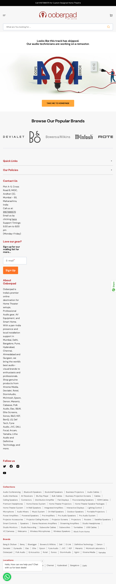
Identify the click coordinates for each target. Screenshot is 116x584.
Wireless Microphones (40, 531)
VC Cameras (8, 531)
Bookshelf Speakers (54, 492)
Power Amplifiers (10, 515)
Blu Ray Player (42, 496)
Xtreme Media (89, 552)
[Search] (109, 27)
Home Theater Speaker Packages (90, 504)
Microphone (8, 511)
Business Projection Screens (78, 496)
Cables (97, 496)
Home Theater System (13, 507)
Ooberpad (7, 552)
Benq (22, 544)
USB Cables (91, 527)
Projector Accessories (13, 519)
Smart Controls (10, 523)
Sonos (54, 552)
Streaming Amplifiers (69, 523)
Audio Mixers (23, 511)
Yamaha (102, 552)
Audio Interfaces (10, 496)
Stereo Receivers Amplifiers (44, 523)
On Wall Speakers (56, 511)
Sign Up (11, 270)
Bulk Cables (57, 496)
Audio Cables (93, 492)
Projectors (76, 519)
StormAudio (65, 552)
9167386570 (9, 211)
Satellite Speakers (103, 519)
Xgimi (76, 552)
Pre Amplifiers (48, 515)
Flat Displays (63, 500)
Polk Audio (20, 552)
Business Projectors (75, 492)
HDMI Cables (102, 500)
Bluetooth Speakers (33, 492)
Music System (38, 511)
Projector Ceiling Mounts (37, 519)
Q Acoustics (34, 552)
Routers (87, 519)
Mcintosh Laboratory (95, 548)
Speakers (24, 523)
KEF (70, 548)
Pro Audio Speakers (67, 515)
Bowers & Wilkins (48, 544)
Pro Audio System (87, 515)
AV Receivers (27, 496)
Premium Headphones (13, 504)
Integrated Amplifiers (53, 507)
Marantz (79, 548)
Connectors (26, 500)
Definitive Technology (83, 544)
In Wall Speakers (33, 507)
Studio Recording (28, 527)
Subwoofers (64, 527)
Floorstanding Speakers (83, 500)
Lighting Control (95, 507)
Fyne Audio (53, 548)
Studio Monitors (10, 527)
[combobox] (58, 27)
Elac (27, 548)
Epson (42, 548)
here (14, 219)
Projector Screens (60, 519)
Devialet (6, 548)
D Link (68, 544)
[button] (4, 15)
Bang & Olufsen (10, 544)
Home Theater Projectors (60, 504)
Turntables (78, 527)
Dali (60, 544)
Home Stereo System (36, 504)
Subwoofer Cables (48, 527)
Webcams (22, 531)
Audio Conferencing (12, 492)
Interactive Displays (75, 507)
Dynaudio (18, 548)
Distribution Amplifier (44, 500)
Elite (34, 548)
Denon (99, 544)
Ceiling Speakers (10, 500)
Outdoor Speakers (75, 511)
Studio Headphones (91, 523)
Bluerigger (32, 544)
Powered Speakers (30, 515)
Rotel (45, 552)
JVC (63, 548)
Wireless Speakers (61, 531)
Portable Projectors (96, 511)
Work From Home (82, 531)
